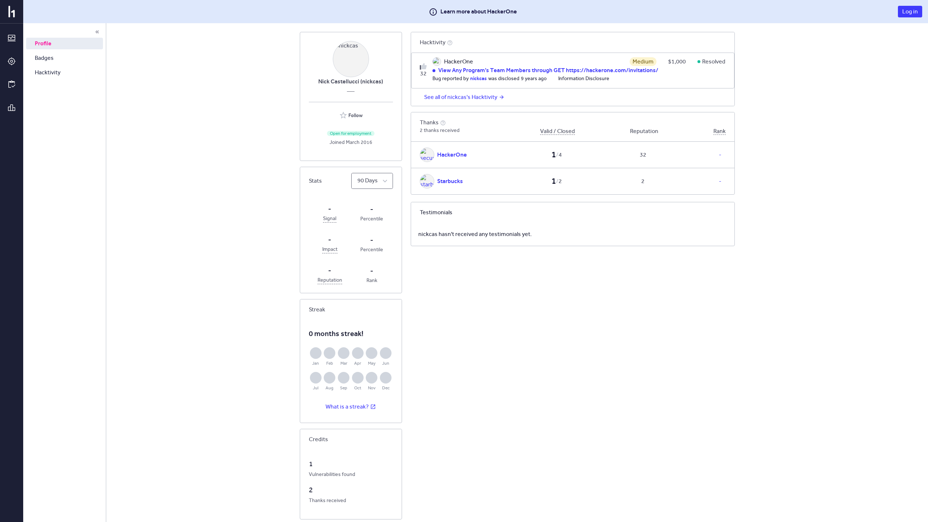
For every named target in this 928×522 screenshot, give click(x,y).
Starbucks (450, 181)
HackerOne (452, 154)
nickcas (478, 78)
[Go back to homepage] (11, 11)
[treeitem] (64, 43)
